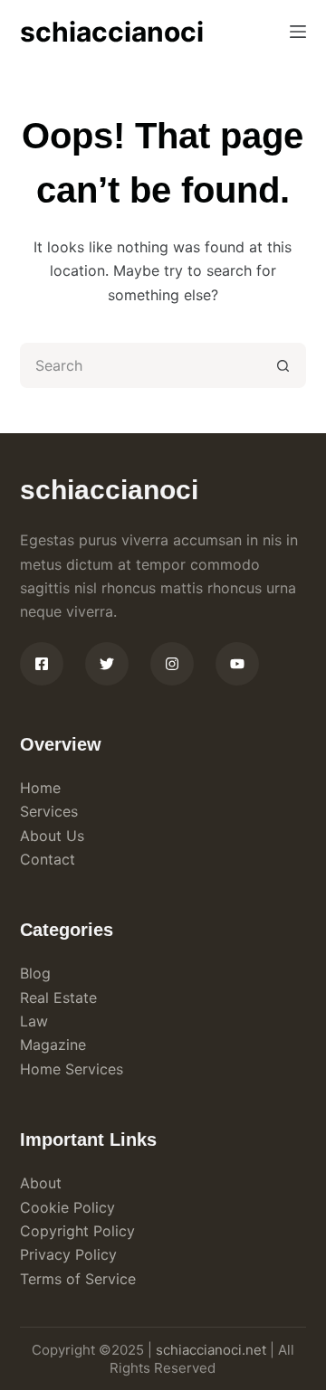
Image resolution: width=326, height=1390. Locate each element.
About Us (52, 836)
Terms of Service (78, 1279)
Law (34, 1021)
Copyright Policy (77, 1231)
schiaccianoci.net (211, 1349)
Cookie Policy (67, 1207)
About (41, 1183)
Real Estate (58, 997)
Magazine (53, 1044)
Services (49, 811)
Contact (47, 859)
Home (40, 788)
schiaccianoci (112, 31)
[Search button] (283, 365)
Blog (35, 973)
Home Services (71, 1069)
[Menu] (298, 32)
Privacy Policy (68, 1254)
